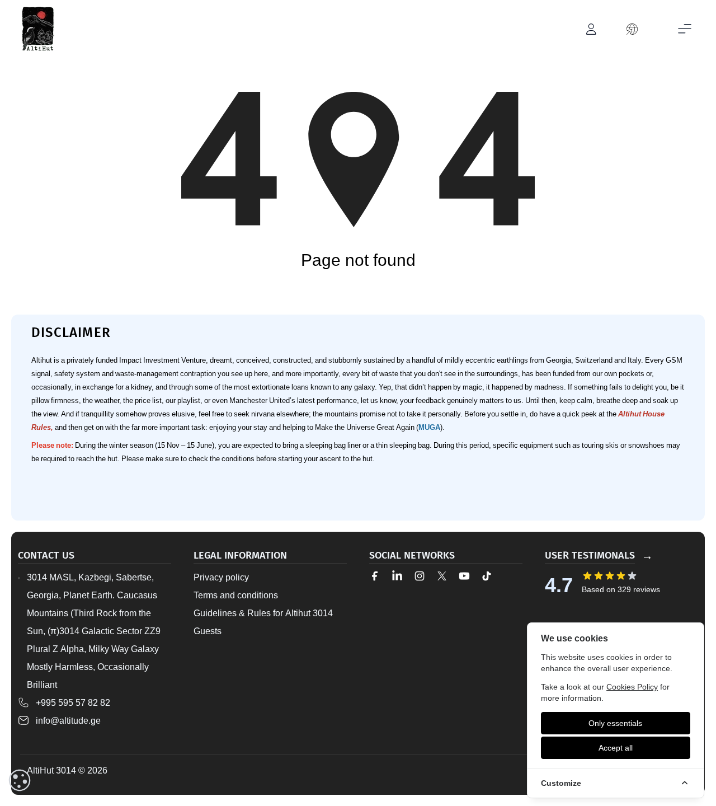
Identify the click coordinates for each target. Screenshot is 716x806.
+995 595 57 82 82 (73, 702)
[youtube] (464, 576)
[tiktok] (486, 576)
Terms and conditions (236, 595)
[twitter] (441, 576)
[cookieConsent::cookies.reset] (19, 780)
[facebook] (374, 576)
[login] (591, 29)
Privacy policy (221, 577)
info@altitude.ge (68, 720)
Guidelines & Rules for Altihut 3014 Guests (263, 622)
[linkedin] (397, 576)
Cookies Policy (632, 686)
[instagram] (419, 576)
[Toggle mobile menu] (684, 29)
